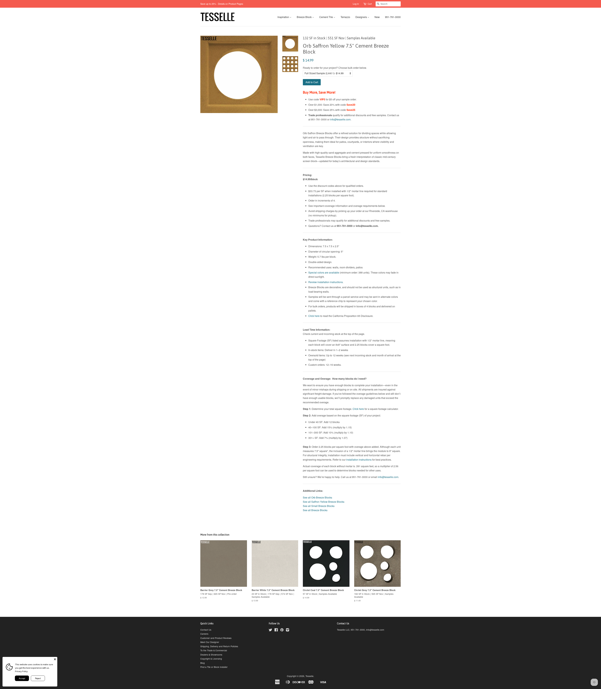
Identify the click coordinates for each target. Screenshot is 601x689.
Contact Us (205, 629)
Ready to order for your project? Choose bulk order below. (335, 68)
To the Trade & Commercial (213, 650)
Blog (202, 662)
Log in (356, 3)
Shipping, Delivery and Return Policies (219, 646)
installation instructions (359, 459)
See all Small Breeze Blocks (318, 506)
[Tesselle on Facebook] (276, 630)
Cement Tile (326, 17)
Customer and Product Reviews (215, 638)
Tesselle (309, 676)
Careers (204, 633)
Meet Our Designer (209, 642)
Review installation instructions (325, 282)
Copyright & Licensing (211, 658)
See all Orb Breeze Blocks (317, 497)
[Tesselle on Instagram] (287, 630)
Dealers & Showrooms (211, 654)
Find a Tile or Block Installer (214, 666)
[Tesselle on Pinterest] (282, 630)
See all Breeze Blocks (315, 510)
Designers (361, 17)
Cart (370, 3)
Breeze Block (304, 17)
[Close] (55, 659)
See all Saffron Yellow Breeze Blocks (324, 501)
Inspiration (283, 17)
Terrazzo (345, 17)
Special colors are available (323, 272)
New (377, 17)
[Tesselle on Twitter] (270, 630)
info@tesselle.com (340, 119)
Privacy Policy (21, 671)
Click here (314, 316)
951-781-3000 (393, 17)
